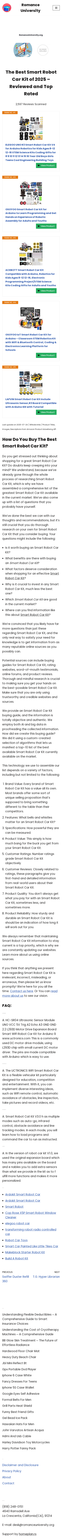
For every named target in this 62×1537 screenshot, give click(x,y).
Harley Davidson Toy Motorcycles (26, 1442)
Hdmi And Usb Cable (16, 1436)
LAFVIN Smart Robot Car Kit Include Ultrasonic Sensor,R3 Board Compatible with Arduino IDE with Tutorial (30, 403)
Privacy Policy (11, 1471)
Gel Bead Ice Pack (14, 1418)
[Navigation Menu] (56, 7)
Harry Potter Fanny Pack (19, 1448)
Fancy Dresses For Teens (19, 1382)
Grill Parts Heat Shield (17, 1406)
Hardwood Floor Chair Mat (21, 1351)
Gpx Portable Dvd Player (19, 1369)
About (6, 1477)
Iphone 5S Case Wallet (18, 1388)
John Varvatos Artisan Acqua (23, 1430)
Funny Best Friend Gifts (18, 1412)
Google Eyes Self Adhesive (20, 1394)
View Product (48, 165)
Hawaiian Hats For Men (18, 1424)
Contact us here (21, 991)
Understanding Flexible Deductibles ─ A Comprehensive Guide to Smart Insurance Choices (29, 1319)
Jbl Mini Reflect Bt (14, 1363)
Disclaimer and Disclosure (20, 1465)
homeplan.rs (27, 1534)
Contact (8, 1483)
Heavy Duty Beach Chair (19, 1357)
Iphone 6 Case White (17, 1375)
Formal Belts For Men (16, 1400)
